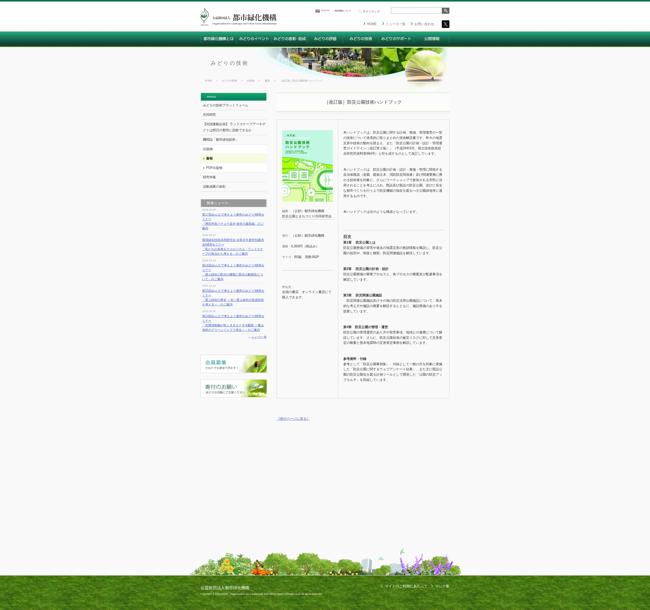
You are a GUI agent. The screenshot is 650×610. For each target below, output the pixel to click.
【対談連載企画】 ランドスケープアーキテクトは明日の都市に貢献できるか (234, 127)
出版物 (250, 80)
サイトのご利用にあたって (406, 586)
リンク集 (442, 586)
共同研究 (209, 115)
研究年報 (209, 177)
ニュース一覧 (259, 336)
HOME (208, 80)
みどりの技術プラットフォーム (225, 105)
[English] (317, 11)
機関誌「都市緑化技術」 (221, 139)
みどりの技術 (230, 63)
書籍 (267, 80)
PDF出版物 (214, 168)
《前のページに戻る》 (293, 419)
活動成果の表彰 (214, 186)
